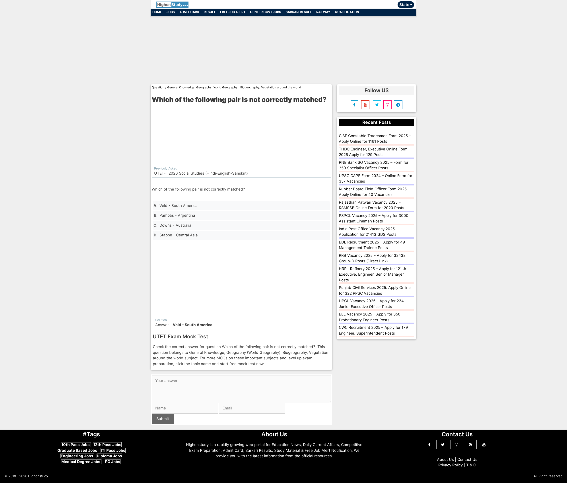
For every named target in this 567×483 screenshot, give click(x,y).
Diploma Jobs (109, 456)
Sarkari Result (299, 12)
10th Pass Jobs (76, 444)
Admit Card (189, 12)
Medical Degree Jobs (81, 462)
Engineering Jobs (77, 456)
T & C (471, 465)
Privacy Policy (450, 465)
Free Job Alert (232, 12)
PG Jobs (112, 462)
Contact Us (467, 459)
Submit (162, 419)
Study (172, 4)
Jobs (171, 12)
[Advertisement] (283, 48)
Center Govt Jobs (265, 12)
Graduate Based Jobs (77, 450)
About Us (445, 459)
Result (210, 12)
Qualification (347, 12)
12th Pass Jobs (107, 444)
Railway (323, 12)
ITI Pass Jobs (113, 450)
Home (157, 12)
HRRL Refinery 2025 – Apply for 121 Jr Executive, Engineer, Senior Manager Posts (372, 274)
